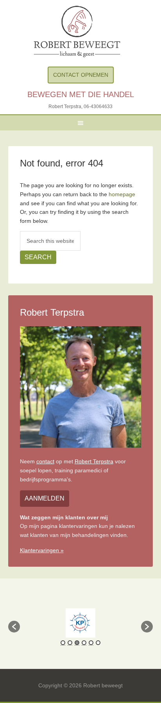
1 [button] (63, 642)
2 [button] (70, 642)
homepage (122, 194)
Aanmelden (44, 498)
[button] (14, 627)
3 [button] (77, 642)
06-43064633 (98, 106)
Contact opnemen (80, 75)
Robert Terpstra (94, 461)
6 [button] (98, 642)
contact (45, 461)
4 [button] (84, 642)
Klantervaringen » (42, 550)
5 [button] (91, 642)
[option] (81, 623)
